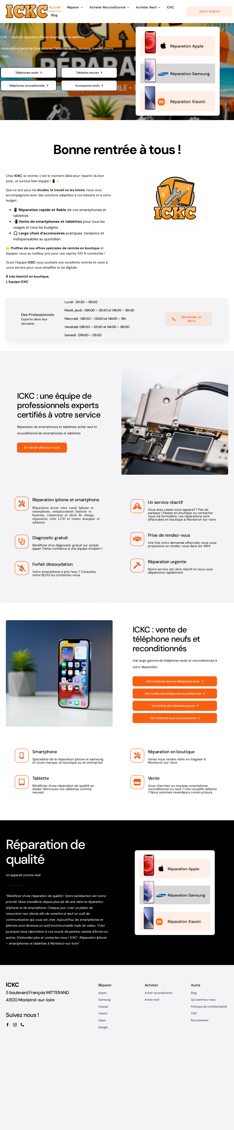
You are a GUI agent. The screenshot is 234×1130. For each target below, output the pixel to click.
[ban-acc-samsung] (177, 60)
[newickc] (27, 6)
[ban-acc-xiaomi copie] (177, 88)
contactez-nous (68, 575)
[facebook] (8, 1025)
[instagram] (15, 1025)
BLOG (45, 575)
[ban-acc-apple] (177, 33)
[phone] (22, 1025)
